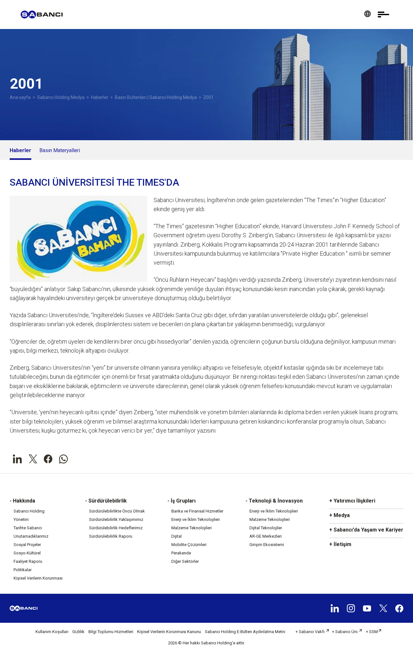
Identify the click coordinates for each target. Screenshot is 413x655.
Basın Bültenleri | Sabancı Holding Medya (156, 97)
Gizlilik (78, 631)
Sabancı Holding (29, 511)
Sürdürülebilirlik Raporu (110, 536)
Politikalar (23, 569)
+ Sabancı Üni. (345, 631)
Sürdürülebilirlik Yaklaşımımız (116, 519)
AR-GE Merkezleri (265, 536)
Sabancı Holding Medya (61, 97)
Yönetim (21, 519)
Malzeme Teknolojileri (191, 527)
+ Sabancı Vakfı (311, 631)
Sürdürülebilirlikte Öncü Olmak (117, 511)
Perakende (181, 553)
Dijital (176, 536)
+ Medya (339, 515)
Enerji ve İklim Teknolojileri (195, 519)
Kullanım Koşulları (51, 631)
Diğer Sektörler (185, 561)
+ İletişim (340, 544)
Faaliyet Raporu (28, 561)
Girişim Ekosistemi (266, 544)
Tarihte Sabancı (28, 527)
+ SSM (372, 631)
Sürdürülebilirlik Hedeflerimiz (116, 527)
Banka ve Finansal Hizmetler (197, 511)
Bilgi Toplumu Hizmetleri (110, 631)
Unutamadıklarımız (31, 536)
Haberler (99, 97)
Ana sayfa (20, 97)
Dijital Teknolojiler (265, 527)
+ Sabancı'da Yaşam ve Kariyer (366, 530)
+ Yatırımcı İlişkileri (352, 501)
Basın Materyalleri (59, 150)
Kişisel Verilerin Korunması (38, 578)
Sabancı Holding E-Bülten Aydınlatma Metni (245, 631)
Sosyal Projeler (27, 544)
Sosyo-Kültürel (27, 553)
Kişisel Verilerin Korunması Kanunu (169, 631)
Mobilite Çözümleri (188, 544)
